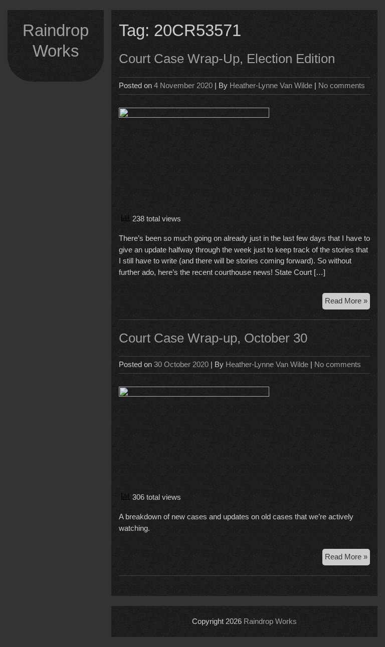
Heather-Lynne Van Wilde (271, 85)
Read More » (347, 302)
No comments (341, 85)
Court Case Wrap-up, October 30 (213, 338)
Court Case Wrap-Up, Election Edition (227, 58)
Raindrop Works (270, 621)
